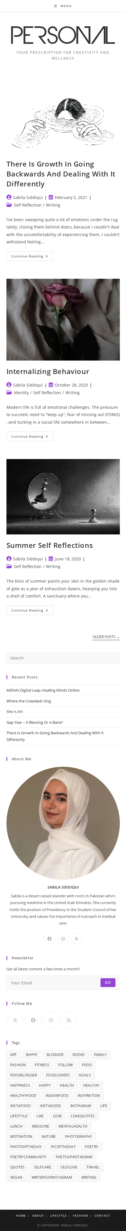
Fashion (80, 1215)
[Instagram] (63, 938)
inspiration (89, 1095)
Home (21, 1215)
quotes (17, 1167)
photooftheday (26, 1146)
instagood (50, 1105)
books (79, 1054)
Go (108, 982)
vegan (16, 1177)
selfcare (42, 1167)
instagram (80, 1105)
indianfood (57, 1095)
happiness (20, 1085)
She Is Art (14, 711)
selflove (68, 1167)
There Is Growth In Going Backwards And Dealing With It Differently (60, 173)
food (87, 1064)
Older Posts (106, 637)
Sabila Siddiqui (28, 197)
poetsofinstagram (74, 1156)
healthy (91, 1085)
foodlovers (58, 1075)
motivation (21, 1136)
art (13, 1054)
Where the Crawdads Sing (28, 701)
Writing (53, 205)
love (57, 1116)
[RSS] (69, 1020)
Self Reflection (28, 205)
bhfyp (32, 1054)
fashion (18, 1064)
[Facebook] (49, 938)
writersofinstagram (52, 1177)
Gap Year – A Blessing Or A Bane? (34, 722)
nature (49, 1136)
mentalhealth (73, 1126)
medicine (41, 1126)
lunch (16, 1126)
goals (85, 1075)
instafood (20, 1105)
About (38, 1215)
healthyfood (23, 1095)
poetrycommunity (28, 1156)
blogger (55, 1054)
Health (67, 1085)
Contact (102, 1215)
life (103, 1105)
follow (65, 1064)
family (100, 1054)
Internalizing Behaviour (47, 371)
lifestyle (19, 1116)
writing (89, 1177)
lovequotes (83, 1116)
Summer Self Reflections (49, 545)
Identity (21, 392)
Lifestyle (58, 1215)
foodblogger (23, 1075)
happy (45, 1085)
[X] (76, 938)
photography (78, 1136)
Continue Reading (32, 257)
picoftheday (63, 1146)
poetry (91, 1146)
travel (92, 1167)
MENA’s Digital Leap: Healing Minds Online (42, 690)
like (40, 1116)
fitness (42, 1064)
